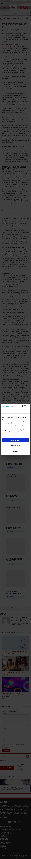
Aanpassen (14, 445)
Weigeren (15, 451)
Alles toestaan (15, 440)
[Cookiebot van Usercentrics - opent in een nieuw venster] (22, 406)
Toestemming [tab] (6, 411)
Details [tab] (16, 411)
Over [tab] (25, 411)
